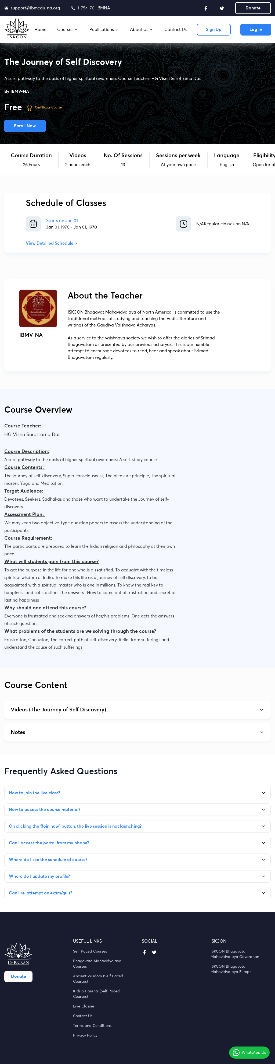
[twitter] (222, 8)
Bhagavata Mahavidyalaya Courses (97, 963)
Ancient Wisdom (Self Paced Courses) (98, 979)
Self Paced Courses (90, 951)
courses (65, 29)
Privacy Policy (85, 1035)
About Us (139, 29)
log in (255, 29)
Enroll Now (25, 126)
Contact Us (82, 1016)
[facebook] (205, 8)
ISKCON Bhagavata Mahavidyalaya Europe (231, 969)
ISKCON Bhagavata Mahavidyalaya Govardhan (235, 954)
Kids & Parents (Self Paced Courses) (96, 994)
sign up (214, 29)
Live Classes (84, 1006)
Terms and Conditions (92, 1026)
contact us (175, 29)
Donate (252, 8)
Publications (101, 29)
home (40, 29)
